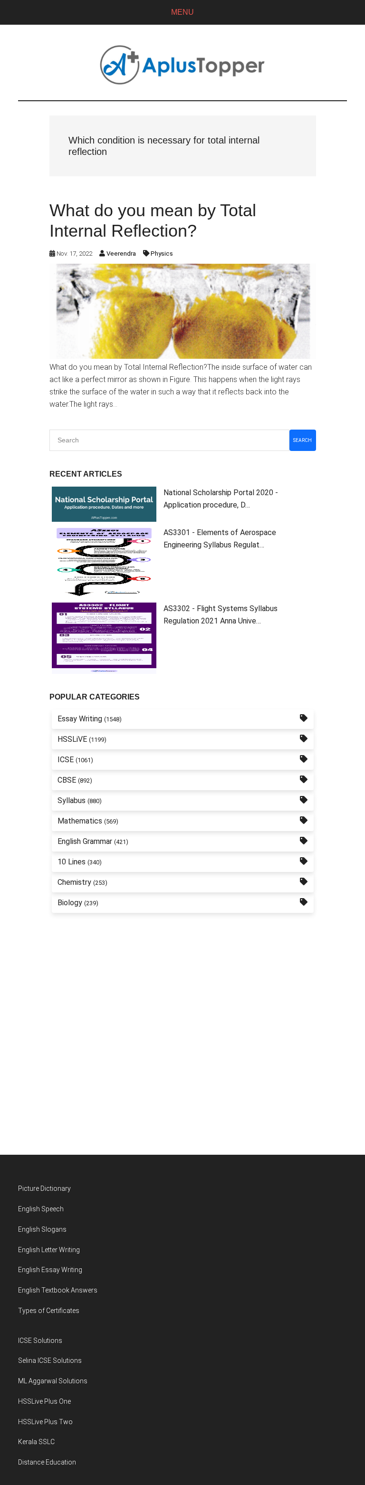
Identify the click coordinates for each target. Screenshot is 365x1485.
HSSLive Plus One (44, 1401)
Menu (182, 12)
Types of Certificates (48, 1310)
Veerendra (121, 253)
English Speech (41, 1209)
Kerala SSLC (36, 1442)
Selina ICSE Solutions (50, 1360)
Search (302, 440)
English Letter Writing (49, 1250)
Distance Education (47, 1462)
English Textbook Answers (57, 1290)
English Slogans (42, 1229)
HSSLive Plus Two (45, 1422)
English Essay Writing (50, 1270)
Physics (162, 253)
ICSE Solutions (40, 1340)
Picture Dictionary (44, 1188)
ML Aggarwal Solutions (52, 1381)
